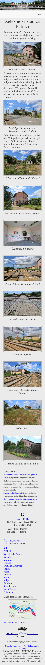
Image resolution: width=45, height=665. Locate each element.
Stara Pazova (9, 586)
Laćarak (7, 562)
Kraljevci (8, 574)
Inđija (6, 580)
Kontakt (8, 646)
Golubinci (8, 583)
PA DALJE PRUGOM (14, 622)
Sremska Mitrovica (12, 565)
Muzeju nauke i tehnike (12, 493)
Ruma (6, 571)
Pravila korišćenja (31, 646)
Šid (5, 548)
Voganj (6, 568)
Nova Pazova (9, 589)
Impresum (18, 646)
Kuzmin (7, 557)
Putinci (7, 577)
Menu (40, 15)
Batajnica (8, 592)
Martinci (7, 560)
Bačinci (7, 551)
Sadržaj (22, 649)
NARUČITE (22, 519)
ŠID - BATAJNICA (12, 540)
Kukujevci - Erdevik (13, 554)
